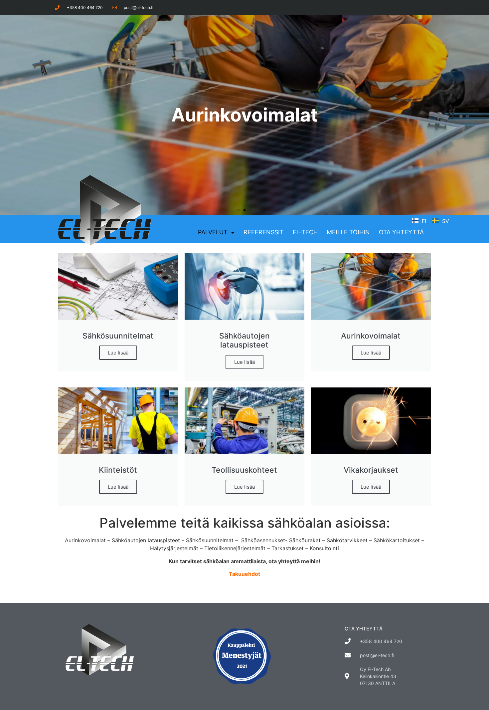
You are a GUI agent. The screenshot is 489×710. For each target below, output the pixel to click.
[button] (239, 210)
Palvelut (213, 232)
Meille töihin (348, 232)
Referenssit (264, 232)
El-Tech (305, 232)
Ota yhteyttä (401, 232)
